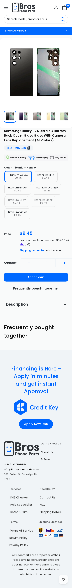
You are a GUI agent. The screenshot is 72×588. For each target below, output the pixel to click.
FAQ (42, 505)
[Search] (63, 19)
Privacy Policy (18, 545)
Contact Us (47, 497)
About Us (47, 452)
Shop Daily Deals (16, 31)
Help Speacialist (21, 505)
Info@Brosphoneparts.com (21, 469)
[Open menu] (6, 7)
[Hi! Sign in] (56, 7)
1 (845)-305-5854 (15, 464)
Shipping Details (51, 512)
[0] (64, 7)
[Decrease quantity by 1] (29, 263)
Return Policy (18, 538)
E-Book (45, 459)
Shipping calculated (33, 250)
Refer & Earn (19, 512)
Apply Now (32, 424)
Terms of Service (21, 531)
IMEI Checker (19, 497)
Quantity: (10, 263)
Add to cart (36, 277)
